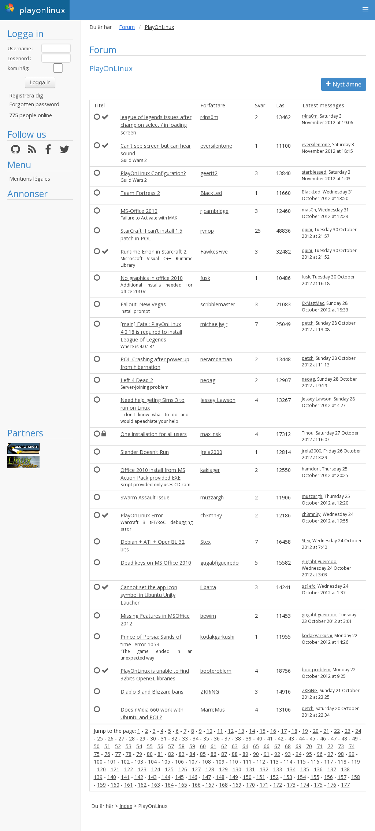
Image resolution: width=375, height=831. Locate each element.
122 (128, 769)
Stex (205, 541)
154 (301, 776)
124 (155, 769)
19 (305, 730)
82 (171, 753)
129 (223, 769)
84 (192, 753)
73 (341, 746)
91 (267, 753)
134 (291, 769)
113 (274, 761)
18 (294, 730)
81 (160, 753)
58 (182, 746)
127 (196, 769)
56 (160, 746)
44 (302, 738)
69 (298, 746)
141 (125, 776)
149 (233, 776)
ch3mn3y (211, 515)
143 (152, 776)
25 (100, 738)
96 (320, 753)
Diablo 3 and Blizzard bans (151, 691)
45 (312, 738)
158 (355, 776)
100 (98, 761)
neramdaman (216, 359)
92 (277, 753)
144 (165, 776)
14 (252, 730)
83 (182, 753)
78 (128, 753)
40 (259, 738)
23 (347, 730)
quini (307, 229)
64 (245, 746)
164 (169, 784)
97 (330, 753)
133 (277, 769)
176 (331, 784)
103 (138, 761)
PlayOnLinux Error (141, 515)
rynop (207, 230)
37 (227, 738)
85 (203, 753)
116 (315, 761)
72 (330, 746)
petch (307, 323)
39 (249, 738)
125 (169, 769)
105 (165, 761)
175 (318, 784)
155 (315, 776)
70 (309, 746)
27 (121, 738)
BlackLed (211, 192)
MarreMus (212, 709)
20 (316, 730)
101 (111, 761)
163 (155, 784)
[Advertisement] (40, 313)
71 (320, 746)
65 (256, 746)
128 (209, 769)
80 (150, 753)
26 (111, 738)
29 (142, 738)
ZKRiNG (209, 691)
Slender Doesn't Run (144, 451)
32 (174, 738)
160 (115, 784)
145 (179, 776)
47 (334, 738)
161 (128, 784)
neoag (207, 380)
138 (345, 769)
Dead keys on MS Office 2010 (155, 562)
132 (264, 769)
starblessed (314, 172)
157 (342, 776)
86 (213, 753)
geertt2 (209, 173)
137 (331, 769)
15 (263, 730)
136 (318, 769)
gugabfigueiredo (219, 562)
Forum (127, 26)
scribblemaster (217, 304)
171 (264, 784)
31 (164, 738)
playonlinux (40, 10)
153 (287, 776)
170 (250, 784)
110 (233, 761)
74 (351, 746)
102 (125, 761)
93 (288, 753)
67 (277, 746)
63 (235, 746)
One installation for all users (153, 434)
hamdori (311, 469)
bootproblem (215, 670)
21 (326, 730)
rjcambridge (214, 210)
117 (328, 761)
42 (280, 738)
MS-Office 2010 (138, 210)
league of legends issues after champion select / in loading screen (156, 125)
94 (298, 753)
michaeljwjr (213, 324)
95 (309, 753)
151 (260, 776)
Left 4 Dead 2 (136, 380)
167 (209, 784)
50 (97, 746)
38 (238, 738)
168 (223, 784)
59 (192, 746)
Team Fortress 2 (140, 192)
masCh (309, 210)
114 (287, 761)
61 (213, 746)
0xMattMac (313, 303)
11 (220, 730)
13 (241, 730)
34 (195, 738)
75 (97, 753)
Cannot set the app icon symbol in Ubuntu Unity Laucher (148, 595)
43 (291, 738)
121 (115, 769)
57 (171, 746)
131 (250, 769)
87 (224, 753)
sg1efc (308, 586)
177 (345, 784)
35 (206, 738)
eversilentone (216, 145)
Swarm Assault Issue (145, 497)
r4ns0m (209, 117)
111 (247, 761)
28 (132, 738)
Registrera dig (26, 95)
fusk (205, 277)
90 (256, 753)
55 (150, 746)
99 (351, 753)
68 (288, 746)
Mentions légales (29, 178)
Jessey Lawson (217, 399)
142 (138, 776)
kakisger (210, 469)
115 (301, 761)
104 (152, 761)
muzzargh (212, 497)
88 (235, 753)
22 (337, 730)
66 (267, 746)
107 (193, 761)
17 (284, 730)
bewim (208, 615)
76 (107, 753)
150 (247, 776)
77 (118, 753)
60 (203, 746)
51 (107, 746)
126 (182, 769)
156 (328, 776)
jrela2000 (211, 451)
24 (358, 730)
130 (237, 769)
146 (193, 776)
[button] (365, 9)
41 (270, 738)
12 (231, 730)
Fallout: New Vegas (143, 304)
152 (274, 776)
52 (118, 746)
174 (304, 784)
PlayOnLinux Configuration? (153, 173)
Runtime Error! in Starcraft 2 (153, 251)
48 (344, 738)
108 (206, 761)
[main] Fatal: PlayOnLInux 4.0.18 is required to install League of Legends (151, 332)
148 (220, 776)
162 (142, 784)
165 (182, 784)
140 (111, 776)
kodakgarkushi (217, 636)
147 (206, 776)
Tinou (307, 433)
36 (217, 738)
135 (304, 769)
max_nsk (210, 434)
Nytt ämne (347, 84)
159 (101, 784)
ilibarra (208, 587)
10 (209, 730)
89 (245, 753)
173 (291, 784)
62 (224, 746)
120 (101, 769)
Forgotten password (34, 104)
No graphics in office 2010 (151, 277)
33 (185, 738)
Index (125, 805)
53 (128, 746)
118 (342, 761)
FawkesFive (214, 251)
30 (153, 738)
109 (220, 761)
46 (323, 738)
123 (142, 769)
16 (273, 730)
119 (355, 761)
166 (196, 784)
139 (98, 776)
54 (139, 746)
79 (139, 753)
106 (179, 761)
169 (237, 784)
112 (260, 761)
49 (355, 738)
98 (341, 753)
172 (277, 784)
